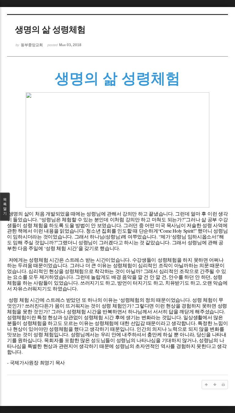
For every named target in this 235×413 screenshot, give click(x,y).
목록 (5, 206)
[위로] (206, 384)
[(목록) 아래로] (215, 384)
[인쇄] (223, 384)
